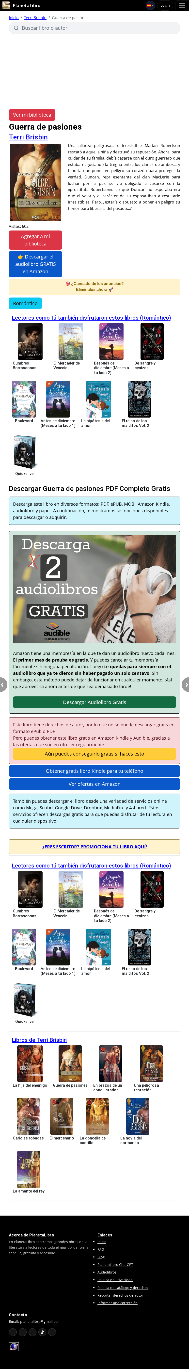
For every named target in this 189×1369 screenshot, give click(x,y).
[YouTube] (13, 1332)
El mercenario (61, 1138)
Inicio (14, 17)
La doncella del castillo (93, 1140)
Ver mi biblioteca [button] (32, 114)
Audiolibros (106, 1272)
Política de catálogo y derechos (122, 1287)
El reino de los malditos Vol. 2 (135, 423)
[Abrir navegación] (182, 5)
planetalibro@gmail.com (40, 1321)
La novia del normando (131, 1140)
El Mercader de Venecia (66, 365)
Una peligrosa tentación (146, 1087)
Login (165, 5)
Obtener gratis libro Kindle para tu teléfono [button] (94, 771)
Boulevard (24, 421)
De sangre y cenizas (145, 365)
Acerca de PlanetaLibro (31, 1235)
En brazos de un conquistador (107, 1087)
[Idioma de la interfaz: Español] (150, 5)
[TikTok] (42, 1332)
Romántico (25, 303)
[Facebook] (23, 1332)
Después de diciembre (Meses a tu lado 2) (111, 368)
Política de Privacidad (115, 1279)
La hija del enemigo (30, 1085)
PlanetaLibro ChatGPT (115, 1264)
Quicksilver (25, 473)
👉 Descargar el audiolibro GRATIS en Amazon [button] (35, 264)
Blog (101, 1257)
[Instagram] (32, 1332)
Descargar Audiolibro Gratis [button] (94, 702)
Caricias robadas (28, 1138)
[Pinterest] (52, 1332)
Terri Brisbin (35, 17)
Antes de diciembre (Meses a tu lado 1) (58, 423)
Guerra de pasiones (70, 1085)
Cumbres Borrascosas (24, 365)
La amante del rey (29, 1191)
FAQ (100, 1249)
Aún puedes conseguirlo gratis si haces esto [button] (94, 753)
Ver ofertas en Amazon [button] (95, 784)
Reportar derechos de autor (120, 1295)
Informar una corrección (117, 1303)
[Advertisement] (94, 71)
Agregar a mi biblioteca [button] (35, 240)
